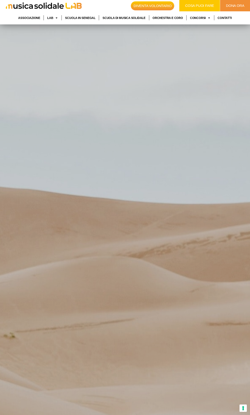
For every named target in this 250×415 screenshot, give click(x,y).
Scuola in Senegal (80, 18)
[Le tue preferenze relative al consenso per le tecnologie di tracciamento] (243, 408)
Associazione (29, 18)
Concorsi (198, 18)
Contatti (225, 18)
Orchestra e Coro (168, 18)
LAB (50, 18)
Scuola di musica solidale (124, 18)
